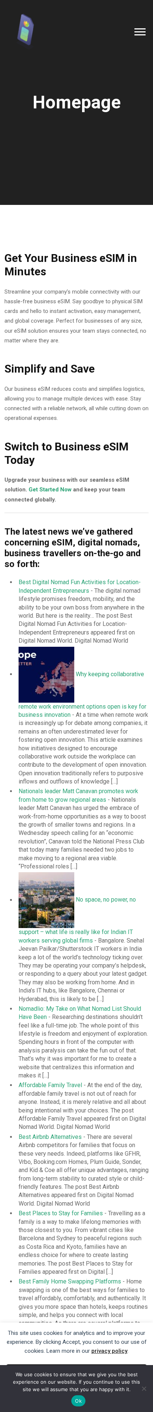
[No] (143, 1388)
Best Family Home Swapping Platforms (70, 1281)
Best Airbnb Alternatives (50, 1136)
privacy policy (109, 1351)
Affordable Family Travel (50, 1085)
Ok (78, 1401)
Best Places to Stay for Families (61, 1213)
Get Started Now (50, 489)
